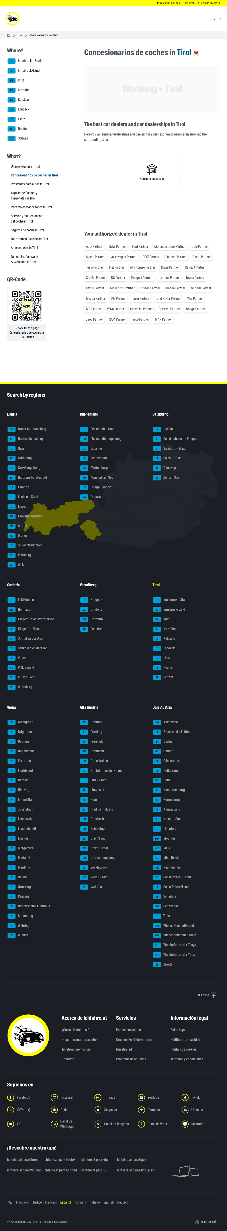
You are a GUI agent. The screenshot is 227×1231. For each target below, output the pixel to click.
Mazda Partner (95, 298)
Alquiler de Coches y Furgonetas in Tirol (24, 196)
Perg (90, 799)
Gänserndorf (168, 761)
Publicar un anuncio (129, 1030)
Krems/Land (168, 809)
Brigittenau (22, 732)
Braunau (92, 722)
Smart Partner (202, 257)
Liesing (19, 838)
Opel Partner (200, 246)
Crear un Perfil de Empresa (134, 1039)
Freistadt (93, 741)
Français (51, 1202)
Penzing (20, 896)
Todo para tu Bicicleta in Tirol (29, 239)
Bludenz (92, 609)
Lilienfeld (166, 828)
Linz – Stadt (95, 780)
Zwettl (164, 964)
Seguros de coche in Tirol (27, 230)
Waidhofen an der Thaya (175, 945)
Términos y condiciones (187, 1059)
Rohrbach (93, 819)
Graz (17, 448)
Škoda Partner (95, 257)
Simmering (22, 916)
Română (80, 1202)
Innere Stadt (23, 799)
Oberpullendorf (97, 487)
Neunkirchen (168, 867)
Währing (20, 925)
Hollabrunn (167, 770)
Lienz (17, 119)
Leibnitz (19, 487)
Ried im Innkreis (98, 809)
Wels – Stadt (95, 877)
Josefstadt (22, 809)
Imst (17, 80)
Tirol (20, 35)
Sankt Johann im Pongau (177, 438)
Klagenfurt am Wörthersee (32, 619)
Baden (164, 741)
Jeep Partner (94, 319)
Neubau (20, 877)
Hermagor (21, 609)
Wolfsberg (21, 687)
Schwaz (19, 138)
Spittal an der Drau (26, 638)
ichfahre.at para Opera (132, 1159)
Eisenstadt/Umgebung (102, 438)
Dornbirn (93, 619)
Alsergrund (22, 722)
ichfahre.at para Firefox (59, 1159)
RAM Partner (117, 319)
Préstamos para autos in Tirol (30, 184)
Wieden (19, 935)
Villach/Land (22, 677)
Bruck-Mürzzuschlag (28, 429)
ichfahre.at (24, 1222)
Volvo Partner (115, 309)
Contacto (68, 1059)
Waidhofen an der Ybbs (175, 954)
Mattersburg (95, 467)
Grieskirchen (95, 761)
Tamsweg (166, 467)
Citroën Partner (96, 277)
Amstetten (166, 722)
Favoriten (21, 761)
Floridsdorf (22, 770)
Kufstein (19, 99)
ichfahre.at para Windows (22, 1170)
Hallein (164, 429)
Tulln (163, 916)
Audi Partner (94, 246)
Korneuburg (168, 799)
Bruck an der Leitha (173, 732)
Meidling (20, 867)
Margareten (22, 848)
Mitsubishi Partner (122, 288)
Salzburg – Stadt (171, 448)
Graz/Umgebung (25, 467)
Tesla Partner (94, 267)
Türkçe (37, 1202)
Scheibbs (166, 896)
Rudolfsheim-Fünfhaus (30, 906)
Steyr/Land (94, 838)
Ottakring (21, 887)
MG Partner (93, 309)
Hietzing (20, 790)
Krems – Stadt (169, 819)
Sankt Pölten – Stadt (173, 877)
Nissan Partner (150, 288)
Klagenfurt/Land (25, 629)
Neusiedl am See (98, 477)
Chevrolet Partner (141, 309)
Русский (22, 1202)
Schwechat (166, 906)
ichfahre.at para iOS (93, 1170)
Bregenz (93, 600)
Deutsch (123, 1202)
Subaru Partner (201, 288)
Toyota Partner (195, 277)
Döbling (20, 741)
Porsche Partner (176, 257)
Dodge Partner (195, 309)
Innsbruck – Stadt (26, 61)
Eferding (92, 732)
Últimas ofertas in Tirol (25, 166)
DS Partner (118, 277)
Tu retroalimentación (76, 1049)
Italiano (95, 1202)
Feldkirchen (22, 600)
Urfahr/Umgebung (99, 858)
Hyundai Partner (169, 277)
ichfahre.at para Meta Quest (132, 1170)
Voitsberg (20, 555)
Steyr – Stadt (95, 848)
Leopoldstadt (23, 828)
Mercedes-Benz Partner (170, 246)
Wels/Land (94, 887)
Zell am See (167, 477)
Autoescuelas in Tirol (24, 248)
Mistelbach (167, 858)
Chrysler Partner (169, 309)
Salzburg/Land (170, 458)
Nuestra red (124, 1049)
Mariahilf (21, 858)
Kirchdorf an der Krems (103, 770)
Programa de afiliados (131, 1059)
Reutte (18, 128)
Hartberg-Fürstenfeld (28, 477)
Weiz (17, 564)
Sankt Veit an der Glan (28, 648)
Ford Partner (140, 246)
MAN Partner (163, 319)
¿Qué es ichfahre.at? (75, 1030)
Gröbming (21, 458)
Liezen (19, 506)
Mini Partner (195, 298)
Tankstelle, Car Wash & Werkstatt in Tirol (24, 259)
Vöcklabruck (95, 867)
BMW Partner (117, 246)
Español (65, 1202)
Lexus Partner (95, 288)
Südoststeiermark (26, 545)
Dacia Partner (170, 267)
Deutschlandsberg (26, 438)
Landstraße (22, 819)
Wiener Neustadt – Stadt (175, 935)
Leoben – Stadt (24, 497)
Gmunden (93, 751)
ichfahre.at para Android (59, 1170)
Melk (162, 848)
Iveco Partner (140, 319)
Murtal (18, 526)
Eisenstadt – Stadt (99, 429)
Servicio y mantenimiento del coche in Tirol (27, 219)
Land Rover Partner (168, 298)
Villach (19, 658)
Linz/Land (93, 790)
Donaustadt (22, 751)
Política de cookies (183, 1049)
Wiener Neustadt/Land (174, 925)
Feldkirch (93, 629)
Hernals (20, 780)
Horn (162, 780)
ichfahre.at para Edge (94, 1159)
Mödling (165, 838)
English (109, 1202)
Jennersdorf (95, 458)
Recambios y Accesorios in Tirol (31, 207)
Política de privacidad (185, 1039)
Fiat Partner (116, 267)
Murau (18, 535)
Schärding (94, 828)
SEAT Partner (151, 257)
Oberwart (92, 497)
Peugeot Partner (142, 277)
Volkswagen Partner (124, 257)
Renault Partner (195, 267)
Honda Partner (175, 288)
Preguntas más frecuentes (79, 1039)
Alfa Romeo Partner (142, 267)
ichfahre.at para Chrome (22, 1159)
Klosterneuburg (170, 790)
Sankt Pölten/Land (172, 887)
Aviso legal (178, 1030)
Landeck (19, 109)
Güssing (92, 448)
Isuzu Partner (140, 298)
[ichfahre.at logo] (12, 19)
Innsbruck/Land (25, 70)
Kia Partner (118, 298)
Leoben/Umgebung (27, 516)
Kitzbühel (20, 90)
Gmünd (164, 751)
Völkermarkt (22, 667)
